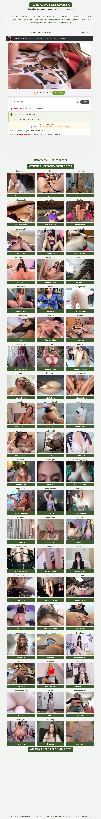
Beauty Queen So (50, 604)
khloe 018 (50, 575)
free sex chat (50, 340)
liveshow (50, 311)
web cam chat (21, 224)
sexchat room (50, 369)
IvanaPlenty (50, 200)
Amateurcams (66, 23)
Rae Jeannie (21, 344)
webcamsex (80, 196)
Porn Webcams (51, 20)
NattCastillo (80, 229)
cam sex (20, 282)
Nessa (50, 286)
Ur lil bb (80, 517)
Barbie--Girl (50, 257)
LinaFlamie (21, 286)
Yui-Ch (80, 661)
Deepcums (21, 459)
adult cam (21, 628)
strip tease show (51, 600)
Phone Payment (51, 23)
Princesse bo (21, 200)
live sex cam (80, 628)
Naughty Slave (21, 546)
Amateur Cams (53, 16)
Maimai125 (80, 546)
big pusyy (50, 373)
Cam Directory (36, 23)
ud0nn (50, 690)
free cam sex (50, 686)
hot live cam (80, 426)
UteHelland (80, 488)
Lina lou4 (80, 575)
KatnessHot (21, 171)
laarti (21, 373)
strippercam (51, 196)
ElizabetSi (80, 171)
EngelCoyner (21, 488)
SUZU (80, 719)
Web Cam (41, 16)
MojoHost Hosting (57, 816)
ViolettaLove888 (21, 315)
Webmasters (86, 816)
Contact (22, 816)
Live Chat (80, 16)
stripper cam (80, 455)
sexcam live (80, 571)
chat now (21, 542)
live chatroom (21, 196)
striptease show (80, 398)
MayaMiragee (20, 402)
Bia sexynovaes (21, 575)
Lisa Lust (80, 200)
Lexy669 (80, 315)
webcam (20, 715)
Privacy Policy (31, 816)
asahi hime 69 (21, 690)
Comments (41, 159)
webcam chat (80, 600)
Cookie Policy (44, 816)
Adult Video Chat (27, 16)
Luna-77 (21, 661)
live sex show (50, 282)
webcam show (80, 484)
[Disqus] (50, 783)
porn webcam (80, 513)
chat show (50, 398)
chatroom (51, 253)
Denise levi (50, 171)
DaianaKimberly (80, 690)
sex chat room (21, 253)
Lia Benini (50, 661)
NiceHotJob (50, 344)
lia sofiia (50, 315)
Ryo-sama (50, 546)
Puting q (21, 517)
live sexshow (80, 253)
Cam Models (64, 20)
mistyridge (50, 719)
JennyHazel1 (80, 373)
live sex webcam (21, 513)
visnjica (80, 257)
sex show (51, 542)
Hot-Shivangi (50, 229)
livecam (50, 744)
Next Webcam (58, 159)
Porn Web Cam (68, 16)
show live (51, 715)
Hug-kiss (80, 633)
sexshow (80, 282)
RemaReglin (50, 459)
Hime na (80, 431)
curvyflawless (50, 633)
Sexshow (76, 20)
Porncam (85, 20)
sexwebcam (21, 398)
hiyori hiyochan (21, 431)
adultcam (50, 484)
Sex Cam (39, 20)
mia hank (21, 604)
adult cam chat (21, 426)
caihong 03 (50, 431)
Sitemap (14, 816)
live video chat (80, 686)
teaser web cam (20, 340)
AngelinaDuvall (50, 402)
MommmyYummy (80, 459)
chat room (80, 744)
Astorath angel (21, 257)
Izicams (14, 16)
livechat (50, 657)
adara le (80, 344)
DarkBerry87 (21, 229)
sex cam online (50, 628)
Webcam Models (72, 816)
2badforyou (50, 517)
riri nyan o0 (80, 286)
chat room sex (51, 426)
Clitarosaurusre (21, 633)
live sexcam (50, 455)
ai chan (80, 402)
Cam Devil (28, 20)
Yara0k (80, 604)
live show (51, 513)
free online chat (80, 369)
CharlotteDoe (50, 488)
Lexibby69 (21, 719)
